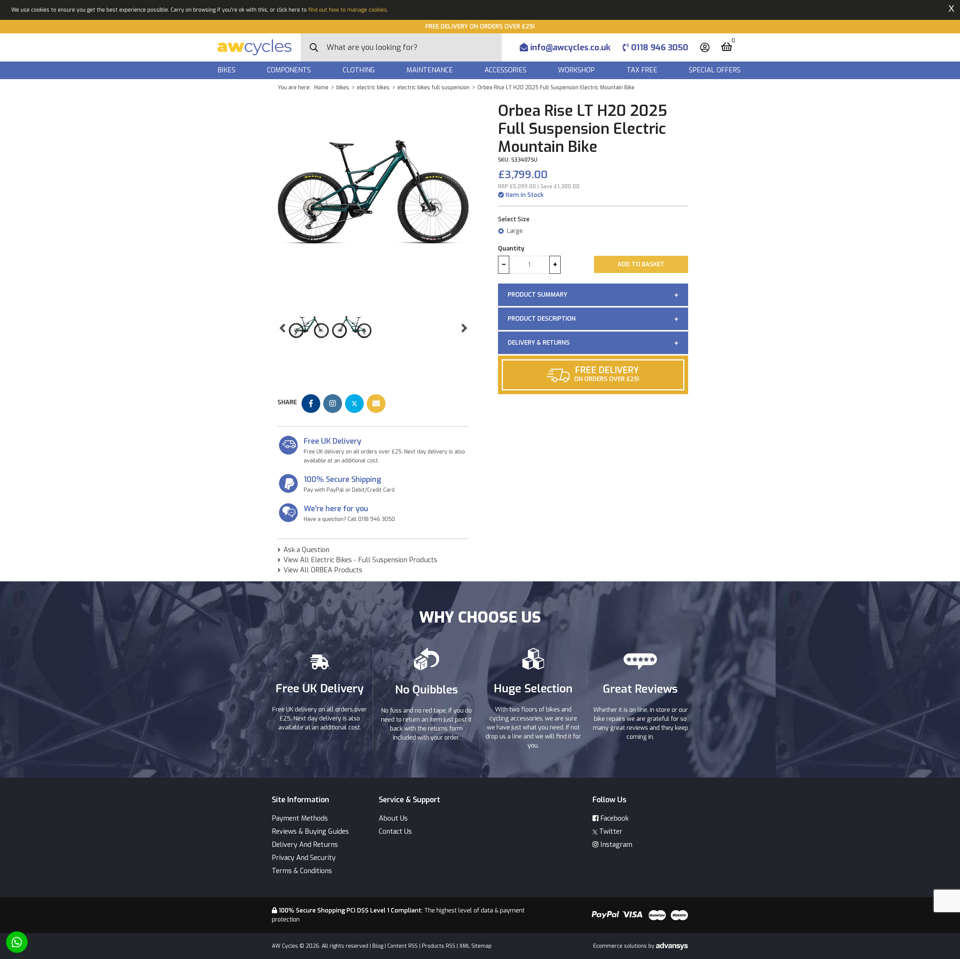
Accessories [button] (506, 70)
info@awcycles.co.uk (569, 47)
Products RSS (438, 946)
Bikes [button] (227, 70)
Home (321, 87)
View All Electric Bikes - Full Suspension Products (360, 559)
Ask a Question (306, 549)
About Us (393, 818)
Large (515, 231)
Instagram (615, 844)
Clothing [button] (360, 70)
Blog (377, 946)
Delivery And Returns (305, 844)
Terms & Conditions (302, 870)
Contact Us (395, 831)
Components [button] (290, 70)
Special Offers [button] (715, 70)
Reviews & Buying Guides (310, 831)
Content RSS (402, 946)
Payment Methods (300, 818)
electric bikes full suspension (434, 87)
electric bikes (373, 87)
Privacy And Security (304, 857)
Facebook (613, 818)
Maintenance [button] (430, 70)
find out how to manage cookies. (348, 10)
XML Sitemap (475, 946)
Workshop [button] (577, 70)
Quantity (511, 248)
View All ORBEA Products (323, 570)
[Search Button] (314, 47)
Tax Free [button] (643, 70)
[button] (282, 328)
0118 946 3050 (658, 47)
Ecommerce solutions (620, 946)
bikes (342, 87)
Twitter (609, 831)
